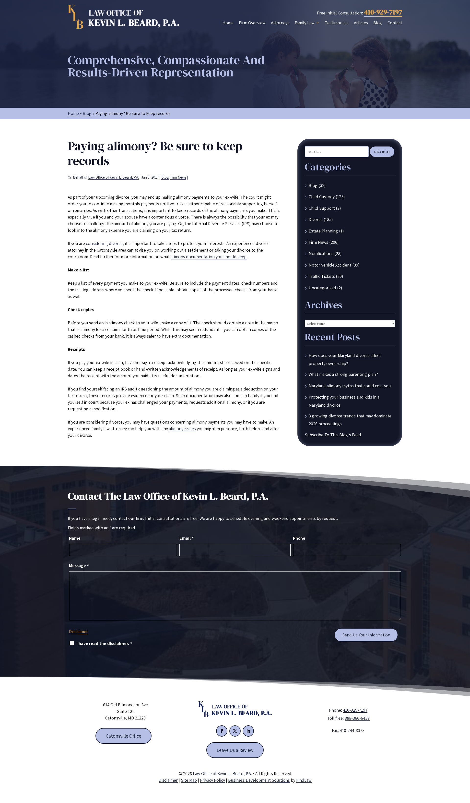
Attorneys (280, 22)
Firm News (178, 177)
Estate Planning (323, 231)
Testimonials (337, 22)
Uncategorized (322, 288)
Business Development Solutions (259, 780)
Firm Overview (252, 22)
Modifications (321, 253)
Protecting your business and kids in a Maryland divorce (344, 401)
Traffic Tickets (322, 276)
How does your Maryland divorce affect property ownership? (345, 359)
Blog (377, 22)
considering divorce (104, 243)
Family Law (305, 22)
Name (75, 538)
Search (382, 151)
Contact (395, 22)
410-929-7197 (383, 12)
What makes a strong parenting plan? (343, 374)
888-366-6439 (357, 718)
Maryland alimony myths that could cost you (350, 386)
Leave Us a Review (235, 750)
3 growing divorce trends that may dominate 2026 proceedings (350, 419)
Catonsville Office (123, 736)
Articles (361, 22)
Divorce (316, 219)
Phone (299, 538)
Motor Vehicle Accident (330, 265)
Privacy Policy (212, 780)
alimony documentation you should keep (209, 256)
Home (228, 22)
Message (79, 565)
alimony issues (182, 428)
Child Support (322, 208)
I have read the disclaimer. (104, 643)
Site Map (189, 780)
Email (186, 538)
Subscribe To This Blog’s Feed (333, 435)
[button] (465, 767)
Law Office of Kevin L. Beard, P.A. (113, 177)
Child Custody (322, 196)
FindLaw (304, 780)
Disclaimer (78, 631)
